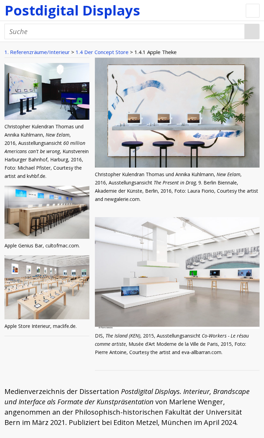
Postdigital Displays (72, 10)
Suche (252, 31)
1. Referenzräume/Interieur (37, 52)
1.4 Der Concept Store (102, 52)
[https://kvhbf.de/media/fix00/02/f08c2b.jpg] (46, 92)
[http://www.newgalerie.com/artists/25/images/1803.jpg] (177, 165)
